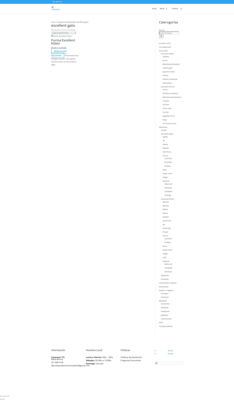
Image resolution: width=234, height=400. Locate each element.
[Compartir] (6, 396)
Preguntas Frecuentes (131, 360)
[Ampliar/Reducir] (1, 396)
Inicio (154, 9)
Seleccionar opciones (59, 53)
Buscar (162, 30)
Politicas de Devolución (131, 357)
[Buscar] (161, 36)
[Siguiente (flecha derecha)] (3, 399)
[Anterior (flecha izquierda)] (1, 399)
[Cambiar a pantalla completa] (3, 396)
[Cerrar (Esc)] (8, 396)
